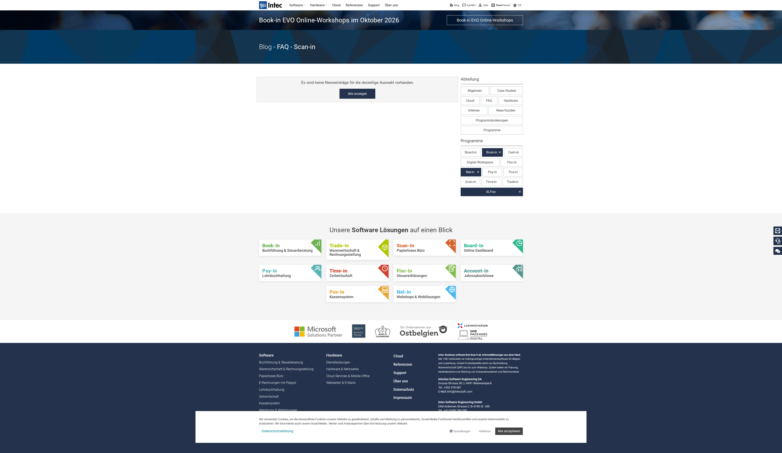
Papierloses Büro (271, 376)
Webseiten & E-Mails (341, 383)
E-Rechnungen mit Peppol (277, 383)
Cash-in (513, 152)
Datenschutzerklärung (277, 431)
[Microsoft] (318, 331)
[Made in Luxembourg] (382, 331)
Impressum (402, 398)
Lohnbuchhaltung (271, 390)
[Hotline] (777, 241)
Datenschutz (403, 389)
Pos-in (513, 172)
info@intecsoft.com (459, 391)
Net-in (470, 172)
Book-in (491, 152)
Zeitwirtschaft (269, 396)
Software (266, 355)
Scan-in (470, 182)
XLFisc (491, 192)
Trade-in (512, 182)
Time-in (491, 182)
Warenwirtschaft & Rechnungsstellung (286, 369)
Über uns (400, 381)
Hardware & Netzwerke (342, 369)
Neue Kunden (505, 110)
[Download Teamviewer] (777, 230)
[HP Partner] (358, 331)
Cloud (470, 101)
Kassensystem (269, 403)
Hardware (511, 101)
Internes (474, 110)
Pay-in (492, 172)
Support (399, 373)
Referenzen (402, 364)
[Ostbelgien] (424, 331)
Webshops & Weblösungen (278, 410)
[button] (517, 5)
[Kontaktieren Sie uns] (777, 251)
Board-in (471, 152)
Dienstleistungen (338, 362)
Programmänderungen (492, 120)
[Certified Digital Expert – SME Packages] (473, 331)
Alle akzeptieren (509, 431)
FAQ (489, 101)
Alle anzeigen (357, 94)
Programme (491, 130)
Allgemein (475, 91)
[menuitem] (297, 5)
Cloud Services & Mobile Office (348, 376)
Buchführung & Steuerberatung (281, 362)
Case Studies (506, 91)
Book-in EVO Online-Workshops (485, 20)
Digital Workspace (480, 162)
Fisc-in (512, 162)
